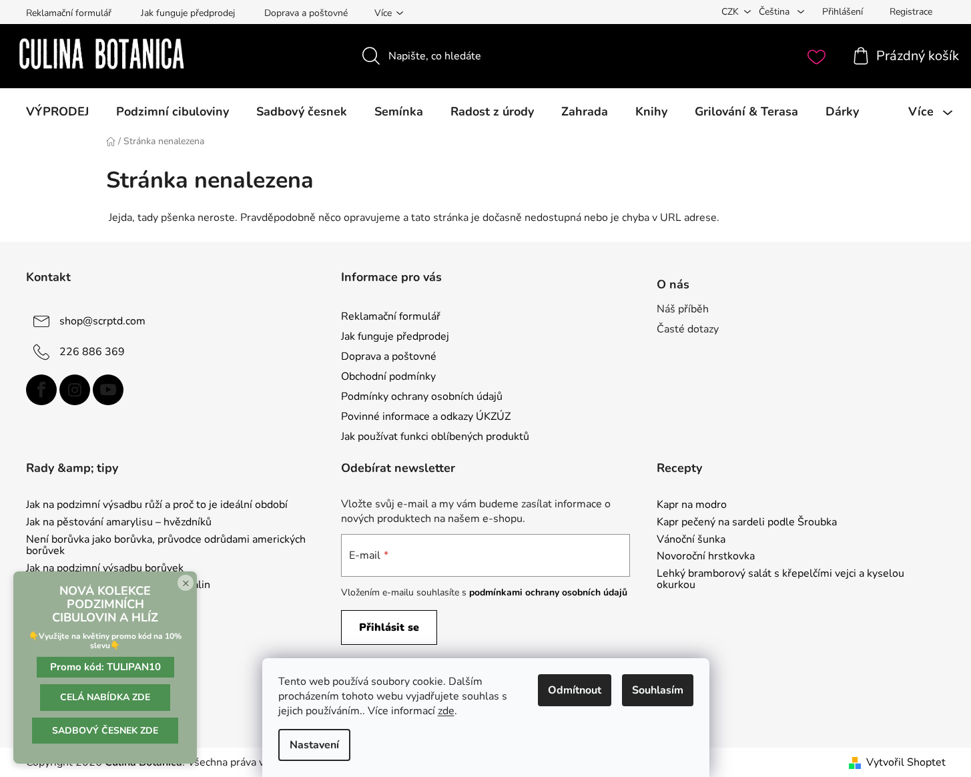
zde (446, 711)
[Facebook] (41, 389)
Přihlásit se (389, 627)
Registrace (911, 11)
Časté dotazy (688, 329)
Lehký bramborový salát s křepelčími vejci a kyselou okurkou (780, 579)
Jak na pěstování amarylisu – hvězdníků (119, 523)
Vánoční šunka (691, 540)
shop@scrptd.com (102, 320)
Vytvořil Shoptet (906, 762)
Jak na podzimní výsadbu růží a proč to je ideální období (157, 505)
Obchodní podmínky (388, 376)
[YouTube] (108, 389)
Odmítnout (574, 690)
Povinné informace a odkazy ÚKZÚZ (426, 416)
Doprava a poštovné (306, 13)
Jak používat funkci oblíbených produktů (435, 436)
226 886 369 (92, 351)
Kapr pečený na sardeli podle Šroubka (747, 523)
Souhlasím (657, 690)
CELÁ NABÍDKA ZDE (105, 697)
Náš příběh (683, 309)
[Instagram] (74, 389)
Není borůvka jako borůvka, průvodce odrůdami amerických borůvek (166, 545)
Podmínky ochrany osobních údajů (422, 396)
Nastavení (314, 745)
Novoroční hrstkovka (706, 557)
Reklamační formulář (68, 13)
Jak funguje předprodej (188, 13)
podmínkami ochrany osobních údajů (548, 592)
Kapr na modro (692, 505)
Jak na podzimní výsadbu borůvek (105, 569)
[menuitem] (57, 111)
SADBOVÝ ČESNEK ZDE (105, 730)
